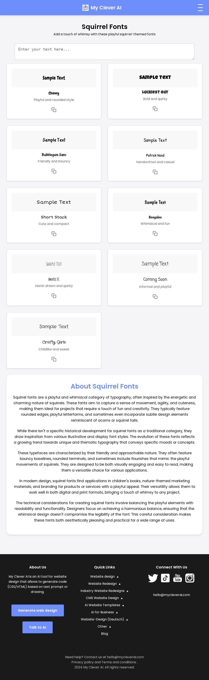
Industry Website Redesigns (102, 590)
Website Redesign (102, 583)
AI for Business (102, 612)
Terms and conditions (118, 662)
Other (102, 626)
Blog (104, 633)
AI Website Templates (102, 605)
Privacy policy (82, 662)
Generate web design (37, 610)
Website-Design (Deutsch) (102, 619)
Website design (102, 576)
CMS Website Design (102, 598)
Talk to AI (37, 627)
